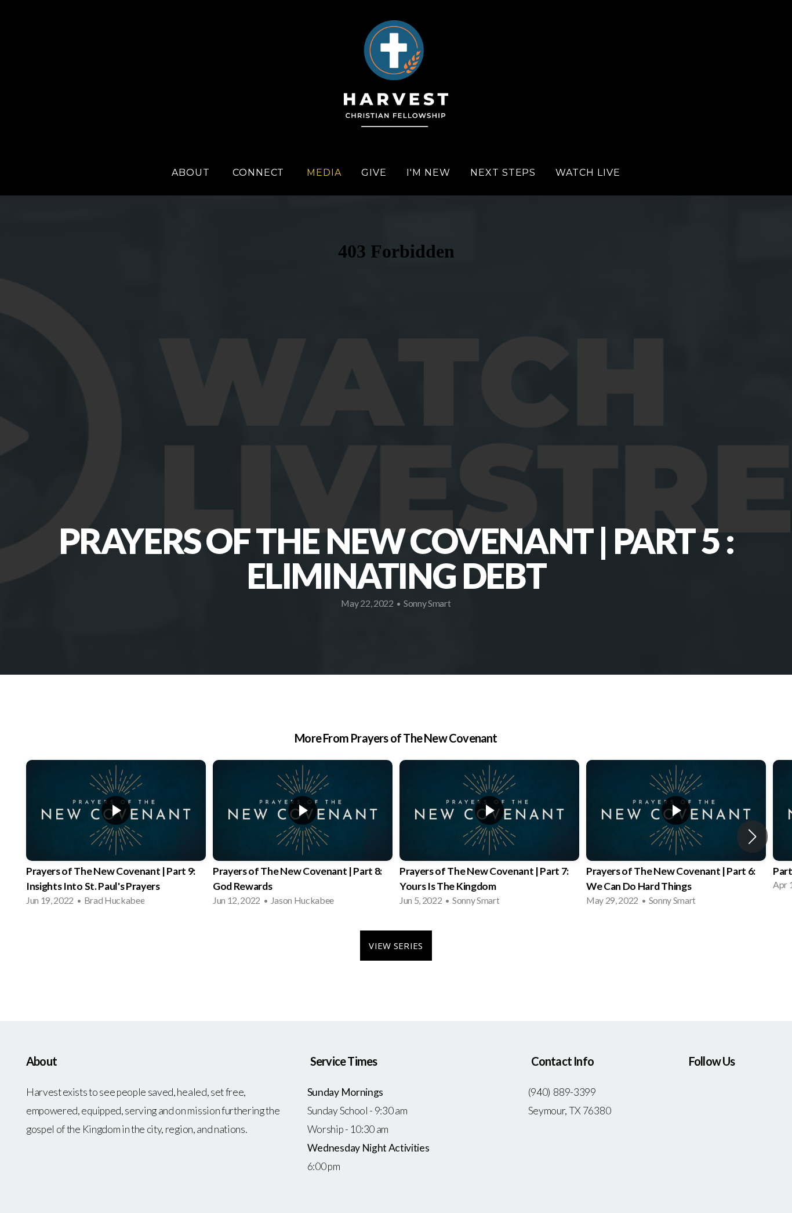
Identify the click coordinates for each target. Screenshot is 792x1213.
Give (374, 172)
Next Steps (503, 172)
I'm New (428, 172)
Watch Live (587, 172)
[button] (752, 836)
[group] (116, 836)
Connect (260, 172)
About (192, 172)
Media (324, 172)
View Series (396, 945)
